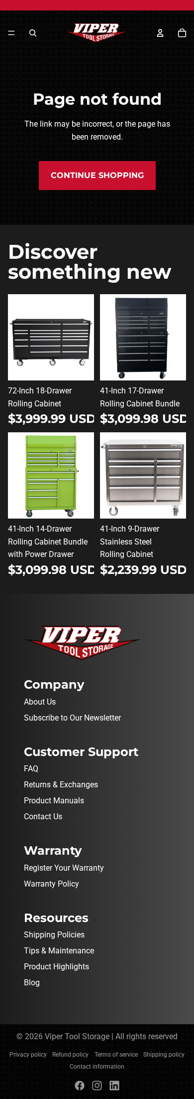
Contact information (97, 1066)
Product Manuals (54, 800)
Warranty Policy (51, 884)
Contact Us (43, 816)
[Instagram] (97, 1086)
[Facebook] (80, 1086)
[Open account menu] (160, 33)
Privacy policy (28, 1054)
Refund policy (70, 1054)
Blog (32, 982)
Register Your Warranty (64, 868)
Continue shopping (97, 175)
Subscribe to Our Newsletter (72, 718)
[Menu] (11, 32)
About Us (40, 702)
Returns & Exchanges (61, 784)
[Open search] (33, 33)
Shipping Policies (54, 934)
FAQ (31, 768)
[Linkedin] (114, 1086)
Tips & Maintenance (59, 950)
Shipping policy (164, 1054)
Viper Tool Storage (77, 1036)
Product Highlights (56, 966)
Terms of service (116, 1054)
